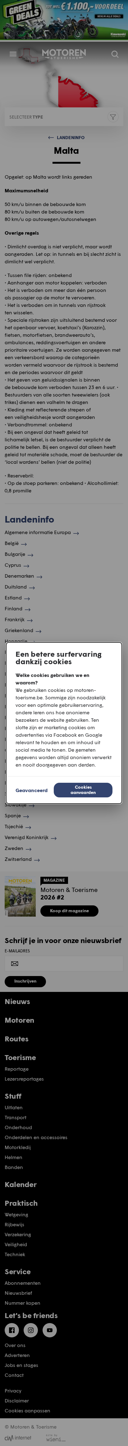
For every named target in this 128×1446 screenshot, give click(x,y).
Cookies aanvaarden (83, 789)
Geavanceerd (32, 790)
